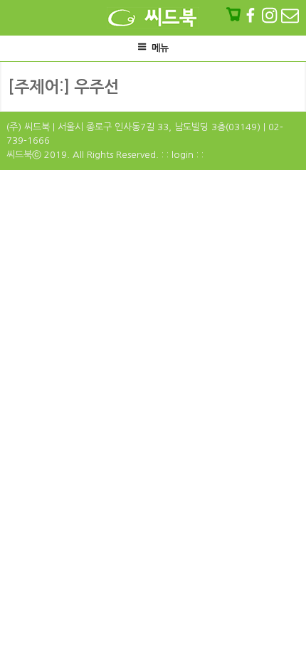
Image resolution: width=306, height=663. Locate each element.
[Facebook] (251, 15)
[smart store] (234, 15)
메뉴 (160, 48)
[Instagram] (270, 15)
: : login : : (183, 154)
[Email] (290, 15)
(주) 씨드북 (28, 127)
